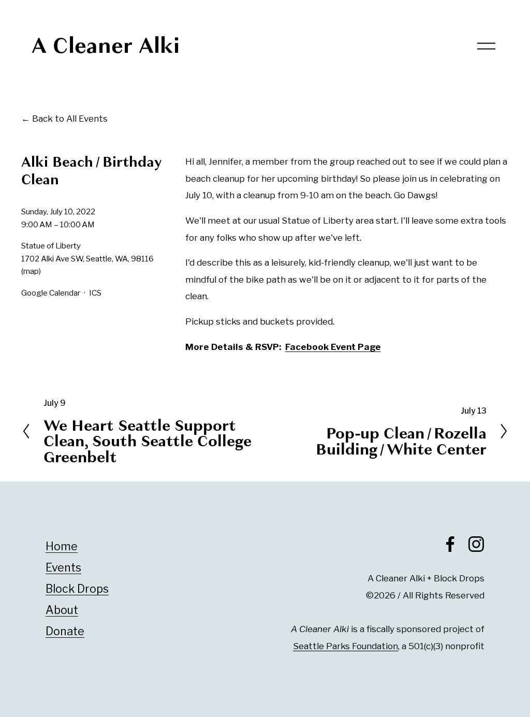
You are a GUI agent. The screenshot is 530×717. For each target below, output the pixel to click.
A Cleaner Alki (106, 45)
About (62, 610)
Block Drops (77, 588)
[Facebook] (450, 544)
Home (62, 546)
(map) (31, 271)
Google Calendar (50, 293)
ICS (95, 293)
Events (63, 567)
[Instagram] (476, 544)
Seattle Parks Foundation (345, 646)
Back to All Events (70, 118)
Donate (65, 631)
